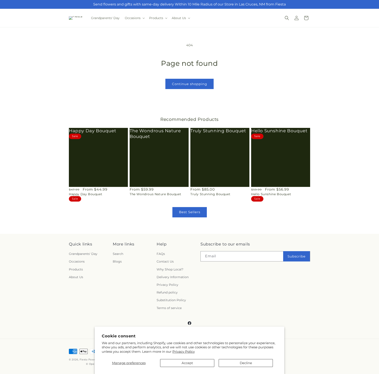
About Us (76, 277)
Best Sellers (189, 212)
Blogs (117, 261)
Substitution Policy (171, 300)
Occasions (77, 261)
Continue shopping (189, 84)
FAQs (161, 254)
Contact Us (165, 261)
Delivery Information (173, 277)
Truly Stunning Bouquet (218, 130)
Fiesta (84, 359)
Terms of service (169, 308)
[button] (134, 18)
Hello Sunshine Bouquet (279, 130)
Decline (246, 363)
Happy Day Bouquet (92, 130)
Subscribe (297, 256)
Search (118, 254)
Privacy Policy (183, 351)
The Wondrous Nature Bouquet (155, 133)
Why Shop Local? (170, 269)
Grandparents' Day (83, 254)
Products (76, 269)
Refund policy (167, 292)
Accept (187, 363)
